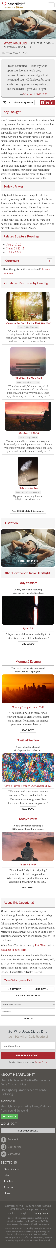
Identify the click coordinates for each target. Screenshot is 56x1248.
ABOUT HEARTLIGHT (18, 1074)
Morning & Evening (28, 661)
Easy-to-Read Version (30, 1221)
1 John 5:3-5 (13, 252)
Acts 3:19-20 (13, 244)
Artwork (8, 1187)
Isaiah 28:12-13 (15, 248)
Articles (8, 1181)
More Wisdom (28, 644)
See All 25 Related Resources (28, 511)
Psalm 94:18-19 (28, 864)
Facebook (13, 1139)
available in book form (13, 949)
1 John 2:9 (28, 628)
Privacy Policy (41, 1062)
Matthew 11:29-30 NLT (34, 94)
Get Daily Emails (28, 1130)
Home (7, 1193)
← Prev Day (14, 989)
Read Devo (28, 730)
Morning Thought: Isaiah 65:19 (28, 707)
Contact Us (14, 1153)
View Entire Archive (28, 995)
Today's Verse (28, 819)
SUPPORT (8, 1101)
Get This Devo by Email (20, 102)
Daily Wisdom (28, 583)
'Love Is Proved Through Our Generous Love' (28, 785)
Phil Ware (40, 945)
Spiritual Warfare (28, 740)
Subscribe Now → (28, 1055)
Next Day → (41, 989)
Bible (7, 1175)
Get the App (14, 1146)
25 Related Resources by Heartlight (27, 283)
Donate (9, 1117)
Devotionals (11, 1169)
